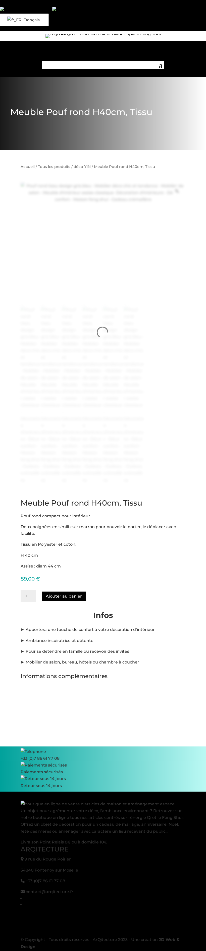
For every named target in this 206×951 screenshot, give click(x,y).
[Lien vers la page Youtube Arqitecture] (6, 3)
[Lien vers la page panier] (67, 10)
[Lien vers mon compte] (26, 10)
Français (31, 20)
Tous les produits (54, 166)
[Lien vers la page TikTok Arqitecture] (15, 3)
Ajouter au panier (64, 596)
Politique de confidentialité (52, 904)
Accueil (28, 166)
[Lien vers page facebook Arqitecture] (1, 3)
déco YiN (82, 166)
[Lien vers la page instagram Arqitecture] (11, 3)
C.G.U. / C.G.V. (38, 898)
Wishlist (12, 27)
